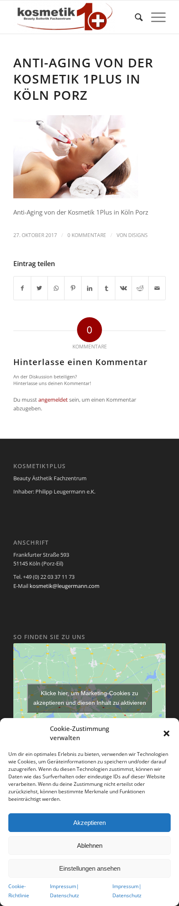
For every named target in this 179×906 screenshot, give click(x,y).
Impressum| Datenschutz (64, 891)
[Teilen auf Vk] (123, 288)
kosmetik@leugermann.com (64, 586)
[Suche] (135, 17)
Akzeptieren (89, 822)
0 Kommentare (86, 235)
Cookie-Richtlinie (18, 891)
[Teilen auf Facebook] (22, 288)
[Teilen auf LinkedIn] (90, 288)
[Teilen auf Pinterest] (73, 288)
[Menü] (154, 17)
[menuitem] (135, 17)
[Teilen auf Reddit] (140, 288)
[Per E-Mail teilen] (157, 288)
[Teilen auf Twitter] (39, 288)
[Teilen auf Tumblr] (106, 288)
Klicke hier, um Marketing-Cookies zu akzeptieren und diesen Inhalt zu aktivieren (89, 698)
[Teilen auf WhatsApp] (56, 288)
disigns (138, 235)
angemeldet (53, 399)
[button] (166, 733)
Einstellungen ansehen (89, 868)
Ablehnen (89, 845)
